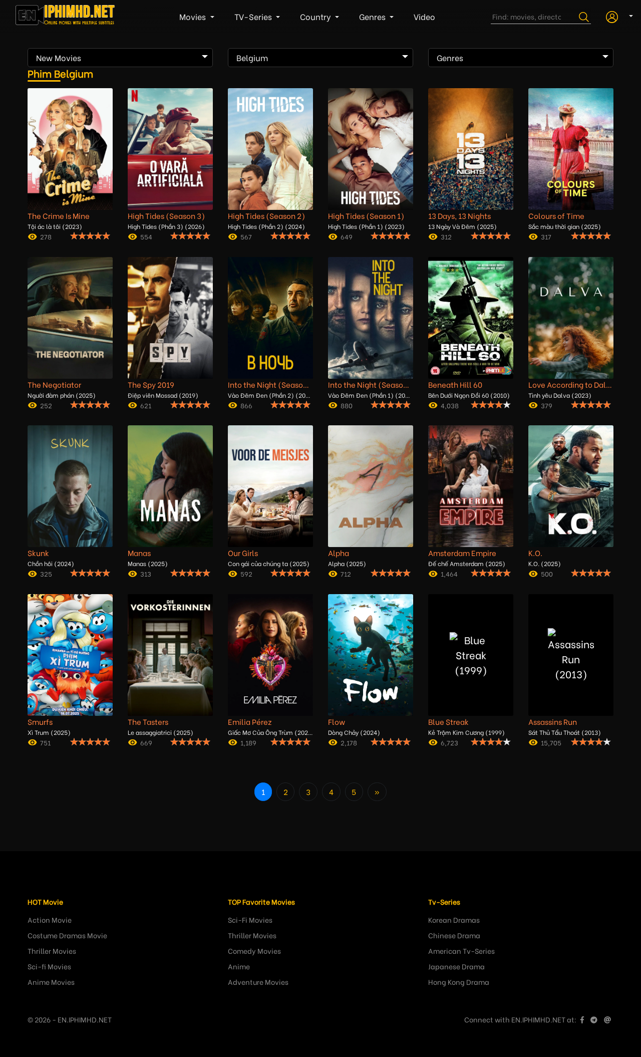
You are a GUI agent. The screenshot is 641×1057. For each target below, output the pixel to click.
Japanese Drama (456, 966)
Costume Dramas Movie (67, 935)
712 (346, 573)
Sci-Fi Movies (250, 919)
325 (46, 573)
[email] (607, 1019)
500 (547, 573)
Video (424, 16)
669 (146, 742)
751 (45, 742)
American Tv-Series (461, 950)
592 (246, 573)
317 (546, 236)
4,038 (450, 405)
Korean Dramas (454, 919)
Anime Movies (51, 981)
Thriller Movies (52, 950)
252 (46, 405)
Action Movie (50, 919)
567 (246, 236)
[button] (615, 15)
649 (347, 236)
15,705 (551, 742)
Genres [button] (373, 16)
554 (146, 236)
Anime (239, 966)
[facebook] (582, 1019)
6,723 (449, 742)
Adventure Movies (258, 981)
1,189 (248, 742)
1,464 (449, 573)
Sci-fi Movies (49, 966)
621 (145, 405)
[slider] (90, 235)
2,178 (349, 742)
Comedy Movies (254, 950)
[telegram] (593, 1019)
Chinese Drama (454, 935)
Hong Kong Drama (458, 981)
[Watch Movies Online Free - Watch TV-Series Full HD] (66, 17)
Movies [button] (193, 16)
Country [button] (316, 16)
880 (347, 405)
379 (546, 405)
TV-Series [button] (254, 16)
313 (145, 573)
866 (246, 405)
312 (446, 236)
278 (46, 236)
